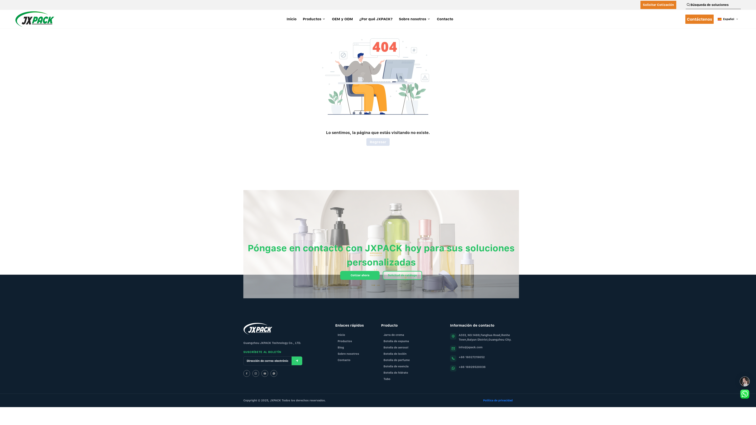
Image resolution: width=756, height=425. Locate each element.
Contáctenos (699, 19)
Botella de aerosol (396, 347)
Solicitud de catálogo (402, 275)
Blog (341, 347)
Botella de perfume (397, 360)
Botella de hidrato (396, 372)
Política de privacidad (498, 400)
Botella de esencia (396, 366)
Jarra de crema (394, 334)
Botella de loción (395, 353)
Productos (345, 341)
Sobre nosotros (348, 353)
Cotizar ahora (360, 275)
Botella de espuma (396, 341)
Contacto (344, 360)
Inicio (341, 334)
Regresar (378, 142)
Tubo (387, 379)
